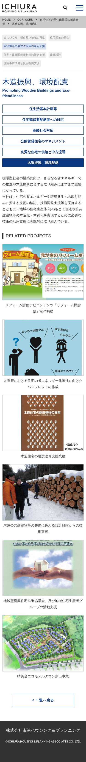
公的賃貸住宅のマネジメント (43, 141)
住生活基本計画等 (43, 109)
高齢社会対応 (43, 130)
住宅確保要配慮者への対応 (43, 119)
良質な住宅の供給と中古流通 (43, 152)
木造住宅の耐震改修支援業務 (43, 456)
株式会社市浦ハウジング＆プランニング (43, 730)
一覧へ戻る (45, 700)
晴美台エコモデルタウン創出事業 (43, 676)
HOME (6, 19)
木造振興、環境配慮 (43, 163)
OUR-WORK (25, 19)
